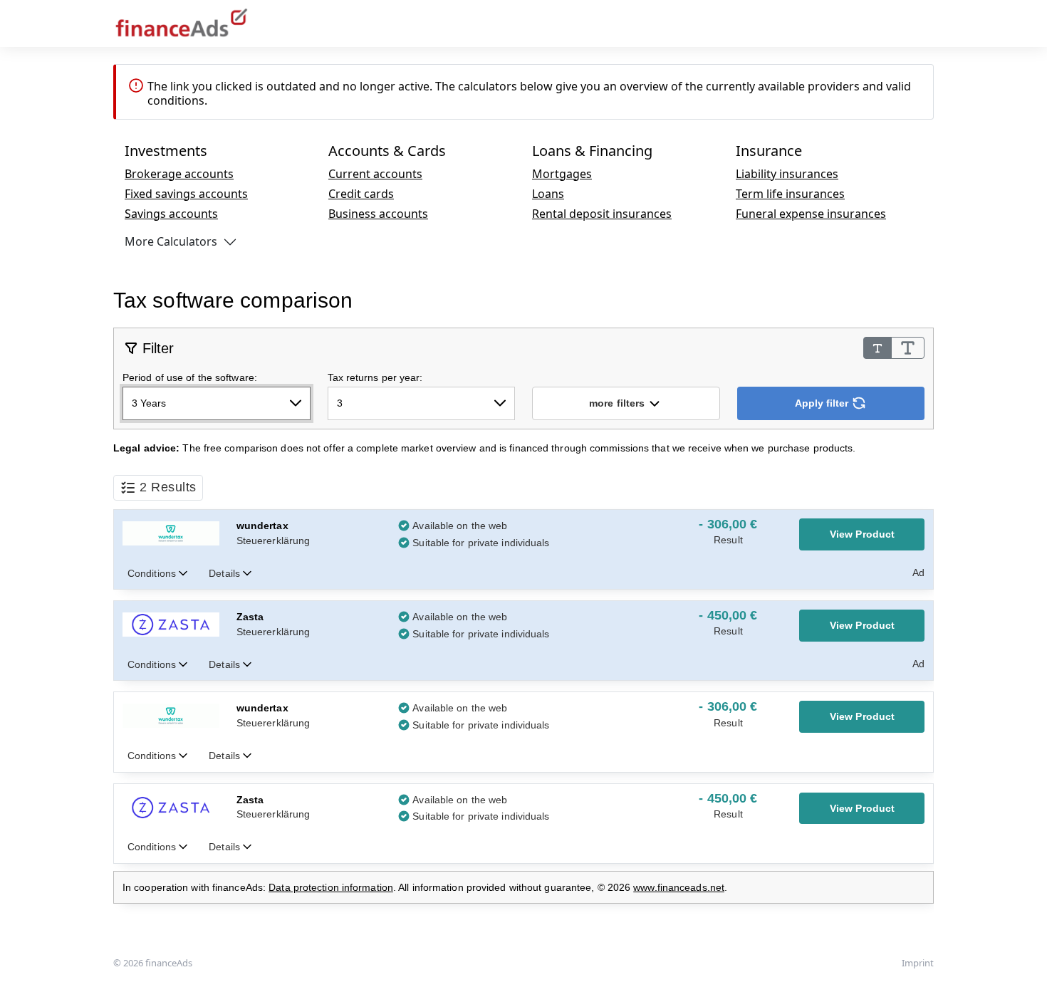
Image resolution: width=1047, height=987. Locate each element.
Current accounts (375, 174)
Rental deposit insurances (602, 213)
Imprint (918, 962)
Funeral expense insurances (811, 213)
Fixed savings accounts (186, 194)
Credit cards (361, 194)
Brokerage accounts (179, 174)
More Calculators (171, 241)
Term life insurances (790, 194)
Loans (548, 194)
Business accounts (378, 213)
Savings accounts (171, 213)
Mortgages (562, 174)
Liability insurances (787, 174)
